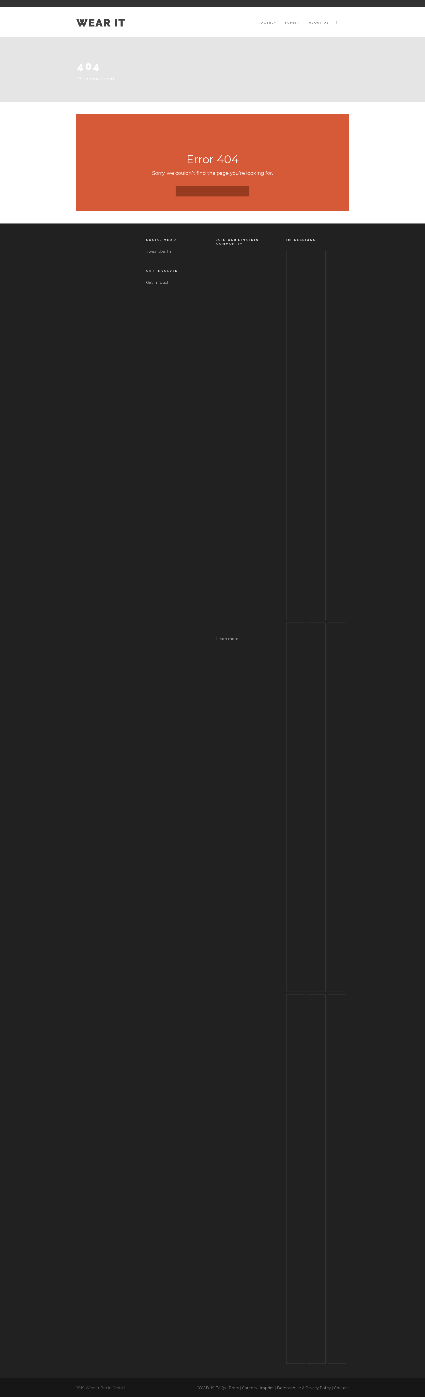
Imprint (267, 1387)
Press (234, 1387)
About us (319, 22)
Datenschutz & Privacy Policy (304, 1387)
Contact (341, 1387)
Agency (268, 22)
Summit (293, 22)
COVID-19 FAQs (211, 1387)
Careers (249, 1387)
